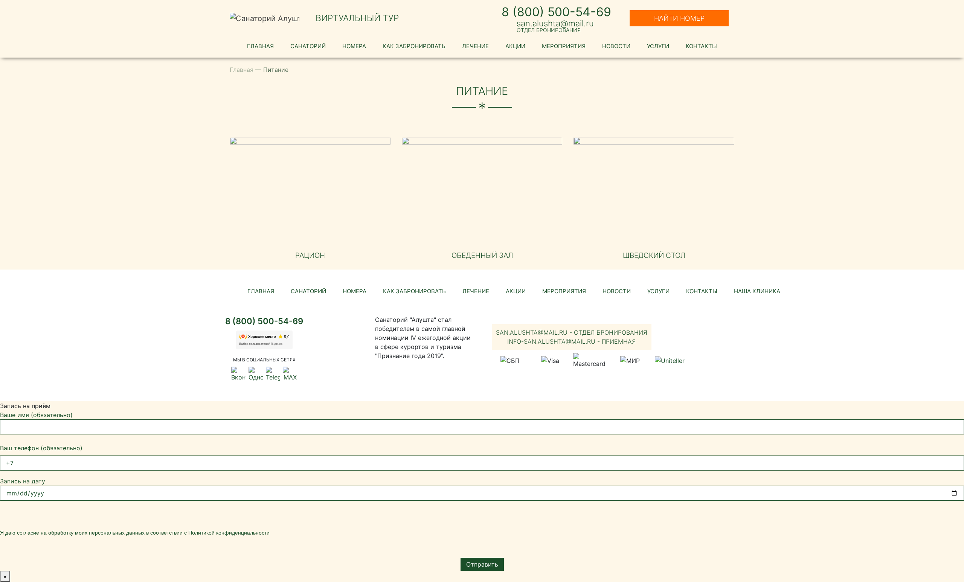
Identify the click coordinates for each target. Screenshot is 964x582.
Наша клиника (757, 291)
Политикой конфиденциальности (229, 533)
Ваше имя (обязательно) (36, 415)
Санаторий (308, 46)
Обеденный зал (482, 255)
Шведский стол (654, 255)
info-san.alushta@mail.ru (571, 341)
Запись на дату (22, 481)
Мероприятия (564, 46)
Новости (616, 46)
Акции (515, 46)
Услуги (658, 46)
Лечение (475, 46)
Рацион (310, 255)
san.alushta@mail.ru (555, 23)
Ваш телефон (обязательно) (41, 448)
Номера (354, 46)
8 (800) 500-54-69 (556, 12)
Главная (260, 46)
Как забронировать (414, 46)
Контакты (701, 46)
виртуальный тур (357, 18)
